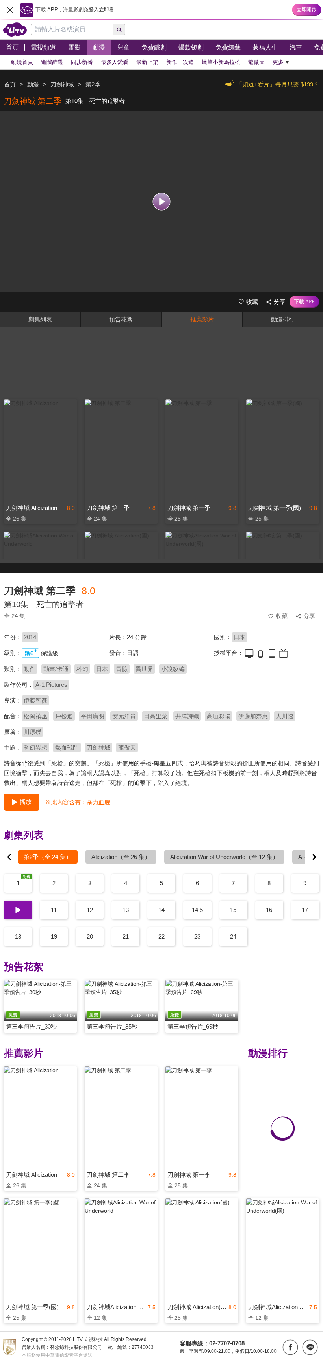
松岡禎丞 (35, 716)
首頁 (10, 84)
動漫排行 (283, 319)
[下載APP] (304, 302)
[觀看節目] (162, 201)
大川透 (284, 716)
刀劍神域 (98, 747)
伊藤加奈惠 (253, 716)
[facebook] (290, 1347)
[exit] (10, 10)
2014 (30, 637)
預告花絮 (121, 319)
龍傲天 (127, 747)
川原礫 (32, 731)
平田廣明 (92, 716)
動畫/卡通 (56, 669)
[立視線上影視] (15, 29)
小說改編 (173, 669)
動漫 (33, 84)
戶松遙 (64, 716)
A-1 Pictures (51, 684)
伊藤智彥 (35, 700)
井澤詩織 (187, 716)
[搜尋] (119, 29)
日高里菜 (155, 716)
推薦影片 (202, 319)
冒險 (122, 669)
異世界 (144, 669)
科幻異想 (35, 747)
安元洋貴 (124, 716)
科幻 (82, 669)
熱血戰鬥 (67, 747)
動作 (29, 669)
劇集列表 (40, 319)
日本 (239, 637)
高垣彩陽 (218, 716)
